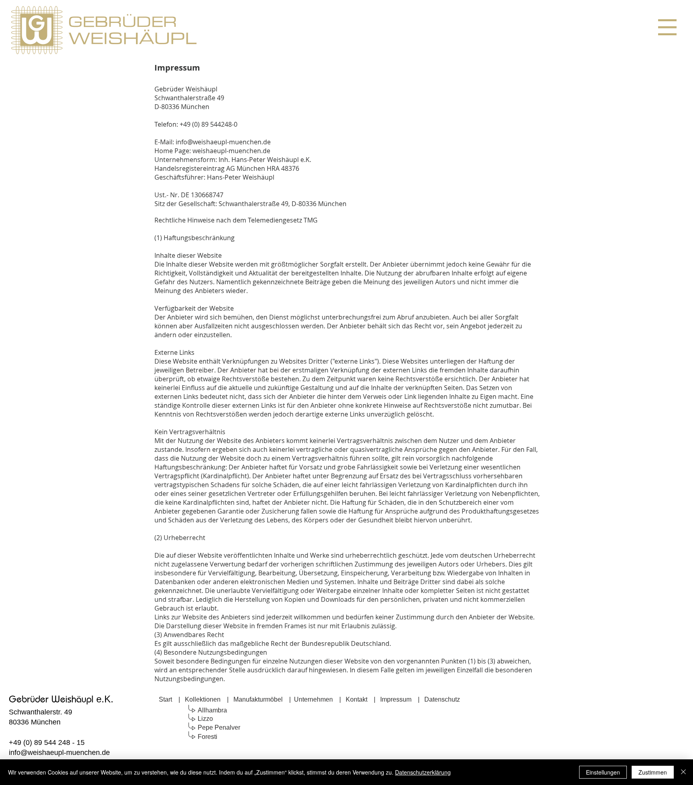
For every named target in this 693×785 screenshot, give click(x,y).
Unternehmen (313, 699)
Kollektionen (203, 699)
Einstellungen (603, 772)
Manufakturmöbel (258, 699)
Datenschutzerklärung (423, 772)
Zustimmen (652, 772)
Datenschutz (442, 699)
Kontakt (356, 699)
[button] (667, 27)
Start (165, 699)
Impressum (395, 699)
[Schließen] (683, 772)
